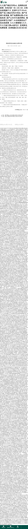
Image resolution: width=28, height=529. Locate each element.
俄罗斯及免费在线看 (22, 407)
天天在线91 (9, 491)
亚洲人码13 (18, 300)
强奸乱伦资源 (8, 490)
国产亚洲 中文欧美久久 (10, 328)
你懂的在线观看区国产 (6, 341)
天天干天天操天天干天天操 (18, 147)
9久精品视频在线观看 (5, 180)
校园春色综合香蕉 (15, 170)
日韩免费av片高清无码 (9, 242)
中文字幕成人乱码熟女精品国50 (21, 222)
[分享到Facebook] (26, 109)
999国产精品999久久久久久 (5, 400)
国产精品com (13, 318)
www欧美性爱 (16, 208)
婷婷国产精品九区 (12, 448)
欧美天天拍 (21, 364)
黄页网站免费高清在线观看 (12, 149)
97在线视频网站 (19, 276)
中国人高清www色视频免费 (11, 150)
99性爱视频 (19, 446)
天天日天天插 (19, 335)
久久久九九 (20, 166)
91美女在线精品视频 (16, 261)
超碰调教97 (12, 222)
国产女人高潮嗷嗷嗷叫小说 (10, 211)
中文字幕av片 (17, 408)
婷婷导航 (4, 487)
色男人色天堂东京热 (10, 484)
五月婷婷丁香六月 (22, 515)
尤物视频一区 (17, 438)
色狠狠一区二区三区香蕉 (16, 504)
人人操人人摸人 (20, 256)
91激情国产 (23, 142)
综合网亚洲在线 (13, 512)
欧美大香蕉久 (12, 391)
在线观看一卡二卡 (20, 522)
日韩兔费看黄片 (6, 248)
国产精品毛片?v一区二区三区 (11, 476)
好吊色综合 (17, 344)
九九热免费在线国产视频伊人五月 (15, 398)
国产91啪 (18, 169)
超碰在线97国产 (9, 486)
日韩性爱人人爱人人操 (10, 349)
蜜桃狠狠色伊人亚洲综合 (14, 151)
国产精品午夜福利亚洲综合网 (20, 234)
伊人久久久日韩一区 (7, 334)
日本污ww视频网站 (5, 283)
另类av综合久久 (24, 241)
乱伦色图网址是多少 (17, 492)
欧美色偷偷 (23, 346)
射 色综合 (3, 438)
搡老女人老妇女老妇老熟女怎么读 (18, 457)
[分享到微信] (23, 109)
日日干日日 (7, 411)
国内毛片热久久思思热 (19, 397)
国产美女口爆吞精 (14, 364)
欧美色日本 (3, 273)
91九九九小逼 (12, 142)
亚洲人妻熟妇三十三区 (14, 315)
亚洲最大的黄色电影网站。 (15, 466)
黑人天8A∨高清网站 (12, 210)
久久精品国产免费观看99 (6, 387)
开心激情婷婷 (17, 346)
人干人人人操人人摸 (22, 257)
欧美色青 (10, 147)
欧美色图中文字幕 (22, 299)
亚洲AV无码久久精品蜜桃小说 (9, 276)
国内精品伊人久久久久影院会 (15, 399)
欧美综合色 (13, 465)
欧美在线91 (2, 217)
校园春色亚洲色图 (18, 162)
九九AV (8, 386)
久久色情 (24, 309)
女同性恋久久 (21, 394)
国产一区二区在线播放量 (12, 302)
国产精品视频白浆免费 (15, 213)
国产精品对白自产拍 (13, 434)
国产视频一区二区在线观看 (16, 498)
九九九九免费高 (20, 167)
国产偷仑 (9, 154)
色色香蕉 (20, 178)
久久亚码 (17, 349)
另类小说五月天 (4, 447)
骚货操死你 (2, 419)
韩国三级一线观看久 (16, 131)
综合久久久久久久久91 (13, 395)
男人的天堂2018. (24, 164)
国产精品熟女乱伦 (16, 377)
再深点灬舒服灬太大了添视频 (11, 483)
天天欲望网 (19, 509)
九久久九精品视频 (16, 405)
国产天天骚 (3, 463)
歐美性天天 (6, 503)
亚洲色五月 (2, 461)
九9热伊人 (21, 454)
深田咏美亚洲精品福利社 (6, 333)
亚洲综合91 (24, 229)
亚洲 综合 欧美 (22, 160)
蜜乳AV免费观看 (8, 157)
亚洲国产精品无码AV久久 (21, 360)
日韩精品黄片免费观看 (15, 180)
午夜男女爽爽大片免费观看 (7, 379)
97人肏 (8, 361)
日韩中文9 (23, 294)
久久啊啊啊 (20, 472)
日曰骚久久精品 (15, 299)
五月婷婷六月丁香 (13, 311)
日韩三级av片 (4, 194)
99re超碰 (18, 426)
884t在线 (7, 406)
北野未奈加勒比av (16, 479)
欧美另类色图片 (18, 440)
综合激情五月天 (5, 227)
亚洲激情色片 (10, 138)
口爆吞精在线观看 (3, 210)
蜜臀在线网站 (21, 424)
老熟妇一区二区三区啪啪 (12, 423)
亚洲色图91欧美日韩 (8, 517)
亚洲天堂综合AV (9, 492)
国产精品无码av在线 (14, 257)
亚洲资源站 (23, 411)
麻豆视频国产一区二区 (8, 402)
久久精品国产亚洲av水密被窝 (19, 385)
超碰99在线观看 (15, 387)
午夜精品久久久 (19, 464)
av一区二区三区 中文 (22, 203)
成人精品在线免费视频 (6, 213)
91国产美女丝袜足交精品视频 (12, 348)
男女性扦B (2, 467)
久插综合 (7, 175)
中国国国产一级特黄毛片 (18, 352)
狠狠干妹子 (6, 191)
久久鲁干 (8, 301)
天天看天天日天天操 (14, 380)
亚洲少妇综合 (12, 283)
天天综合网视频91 (11, 327)
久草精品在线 (8, 497)
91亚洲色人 (7, 230)
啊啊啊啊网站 (5, 206)
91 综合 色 (12, 230)
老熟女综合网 (12, 227)
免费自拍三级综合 (8, 405)
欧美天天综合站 (24, 216)
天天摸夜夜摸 (14, 309)
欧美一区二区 (14, 267)
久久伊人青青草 (20, 434)
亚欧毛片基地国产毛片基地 (12, 394)
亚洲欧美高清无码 (14, 326)
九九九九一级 (2, 163)
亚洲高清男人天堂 (15, 233)
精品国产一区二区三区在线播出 (17, 237)
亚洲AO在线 (21, 195)
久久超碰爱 (19, 505)
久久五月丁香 (7, 236)
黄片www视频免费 (3, 140)
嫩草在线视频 (4, 491)
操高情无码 (3, 321)
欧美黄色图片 (18, 281)
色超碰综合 (12, 129)
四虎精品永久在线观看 (12, 474)
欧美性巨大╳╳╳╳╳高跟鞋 (18, 287)
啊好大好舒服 (23, 295)
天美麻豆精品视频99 (15, 341)
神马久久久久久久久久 (6, 437)
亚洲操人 (2, 500)
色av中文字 (21, 290)
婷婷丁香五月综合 (23, 145)
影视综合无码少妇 (7, 500)
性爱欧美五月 (2, 290)
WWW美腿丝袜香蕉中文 (5, 161)
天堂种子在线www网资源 (21, 292)
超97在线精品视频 (23, 259)
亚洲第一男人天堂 (7, 223)
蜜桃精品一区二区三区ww (22, 373)
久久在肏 (15, 477)
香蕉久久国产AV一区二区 (20, 260)
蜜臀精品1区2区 (14, 362)
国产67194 (16, 453)
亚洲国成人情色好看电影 (10, 329)
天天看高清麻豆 (7, 392)
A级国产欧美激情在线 (20, 186)
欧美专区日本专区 (9, 290)
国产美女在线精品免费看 (9, 421)
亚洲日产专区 (8, 357)
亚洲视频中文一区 (23, 254)
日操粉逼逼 (18, 417)
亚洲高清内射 (9, 130)
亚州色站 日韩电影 (10, 440)
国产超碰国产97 (12, 134)
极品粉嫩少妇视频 (21, 483)
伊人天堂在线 (24, 513)
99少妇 (22, 415)
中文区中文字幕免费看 (15, 193)
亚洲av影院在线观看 (11, 183)
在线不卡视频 (8, 237)
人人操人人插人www (6, 288)
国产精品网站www (6, 315)
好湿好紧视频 (16, 316)
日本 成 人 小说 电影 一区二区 (9, 197)
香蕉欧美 (25, 467)
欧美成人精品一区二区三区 (20, 485)
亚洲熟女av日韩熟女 (12, 186)
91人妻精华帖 (14, 167)
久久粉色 (9, 170)
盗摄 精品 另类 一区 (17, 491)
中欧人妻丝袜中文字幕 (15, 173)
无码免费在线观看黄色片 (7, 336)
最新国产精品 (6, 456)
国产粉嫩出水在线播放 (19, 230)
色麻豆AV (13, 464)
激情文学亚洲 (20, 336)
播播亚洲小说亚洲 (12, 360)
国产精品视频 (6, 234)
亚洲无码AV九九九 (21, 130)
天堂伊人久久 (8, 369)
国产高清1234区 (18, 513)
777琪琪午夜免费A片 (14, 386)
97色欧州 (8, 320)
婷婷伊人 (17, 516)
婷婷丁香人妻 (19, 388)
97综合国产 (17, 132)
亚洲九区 (21, 325)
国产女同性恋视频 (9, 352)
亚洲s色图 (21, 338)
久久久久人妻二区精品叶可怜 (11, 365)
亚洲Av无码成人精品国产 (20, 247)
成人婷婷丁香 (22, 516)
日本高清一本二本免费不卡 (13, 322)
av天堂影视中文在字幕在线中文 (20, 402)
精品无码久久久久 (12, 245)
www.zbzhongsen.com (15, 355)
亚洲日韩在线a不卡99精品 (14, 406)
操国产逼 (25, 153)
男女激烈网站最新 (22, 144)
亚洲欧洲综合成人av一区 (15, 301)
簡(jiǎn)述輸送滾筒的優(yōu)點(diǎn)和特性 (13, 116)
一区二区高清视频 (7, 193)
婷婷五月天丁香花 (17, 345)
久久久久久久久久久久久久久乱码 (14, 229)
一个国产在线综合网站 (6, 298)
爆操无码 (2, 223)
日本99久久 (22, 349)
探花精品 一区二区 (17, 379)
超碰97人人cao (6, 129)
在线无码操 (2, 260)
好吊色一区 (11, 275)
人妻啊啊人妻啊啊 (23, 517)
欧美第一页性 (24, 466)
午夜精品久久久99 (15, 369)
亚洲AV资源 (6, 272)
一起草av (17, 129)
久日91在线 (17, 262)
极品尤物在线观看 (16, 216)
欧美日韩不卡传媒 (5, 460)
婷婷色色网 (11, 408)
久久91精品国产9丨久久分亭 (7, 144)
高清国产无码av (19, 461)
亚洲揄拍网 (18, 328)
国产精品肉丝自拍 (13, 384)
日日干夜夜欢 (23, 420)
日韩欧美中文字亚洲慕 (12, 520)
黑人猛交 (9, 131)
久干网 (2, 424)
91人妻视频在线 (14, 472)
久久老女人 (10, 338)
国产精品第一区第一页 (9, 467)
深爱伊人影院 (8, 364)
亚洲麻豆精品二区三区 (21, 401)
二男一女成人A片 (14, 502)
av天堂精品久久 (9, 407)
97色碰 (18, 239)
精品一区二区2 (23, 439)
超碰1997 (6, 195)
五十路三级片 (11, 274)
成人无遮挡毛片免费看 (14, 259)
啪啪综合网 (9, 261)
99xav (1, 394)
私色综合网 (16, 280)
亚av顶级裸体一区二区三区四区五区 (15, 342)
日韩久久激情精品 (5, 241)
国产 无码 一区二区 (7, 299)
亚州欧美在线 (22, 151)
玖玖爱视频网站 (3, 130)
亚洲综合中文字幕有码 (14, 432)
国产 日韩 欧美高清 (10, 132)
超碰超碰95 (21, 412)
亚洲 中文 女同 (22, 387)
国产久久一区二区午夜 (14, 175)
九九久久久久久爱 (21, 476)
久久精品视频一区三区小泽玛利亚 (7, 404)
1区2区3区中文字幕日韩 (6, 219)
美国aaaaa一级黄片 (23, 129)
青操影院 (6, 171)
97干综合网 (16, 163)
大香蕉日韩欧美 (21, 302)
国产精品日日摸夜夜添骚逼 (13, 412)
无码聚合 (17, 391)
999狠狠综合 (10, 454)
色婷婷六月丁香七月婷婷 (9, 347)
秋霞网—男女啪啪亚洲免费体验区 (8, 393)
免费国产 (7, 395)
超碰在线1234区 (23, 427)
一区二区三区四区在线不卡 (6, 415)
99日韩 (15, 467)
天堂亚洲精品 (13, 443)
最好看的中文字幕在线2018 (12, 319)
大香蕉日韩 (16, 290)
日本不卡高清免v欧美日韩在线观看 (16, 471)
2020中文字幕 (3, 320)
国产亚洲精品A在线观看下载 (10, 300)
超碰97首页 (3, 137)
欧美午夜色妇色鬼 (12, 141)
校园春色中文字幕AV (16, 339)
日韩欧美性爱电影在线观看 (12, 156)
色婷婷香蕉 (8, 173)
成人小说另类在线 (10, 439)
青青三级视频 (5, 520)
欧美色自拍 (13, 288)
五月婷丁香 (18, 283)
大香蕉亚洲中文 (8, 464)
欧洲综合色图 (12, 485)
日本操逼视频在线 (6, 381)
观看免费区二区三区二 (11, 519)
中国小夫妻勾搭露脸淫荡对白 (14, 204)
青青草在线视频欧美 (5, 239)
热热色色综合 (8, 469)
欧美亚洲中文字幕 (20, 157)
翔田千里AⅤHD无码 (11, 493)
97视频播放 (16, 140)
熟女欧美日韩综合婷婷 (19, 347)
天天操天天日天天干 (4, 480)
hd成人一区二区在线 (17, 374)
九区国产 (14, 444)
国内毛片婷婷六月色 (23, 460)
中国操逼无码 (13, 401)
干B (8, 142)
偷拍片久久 (2, 405)
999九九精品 (23, 131)
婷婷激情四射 (20, 365)
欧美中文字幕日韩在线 (15, 164)
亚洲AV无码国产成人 (10, 321)
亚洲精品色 (14, 354)
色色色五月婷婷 (15, 433)
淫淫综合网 (19, 372)
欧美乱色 (21, 168)
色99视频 (22, 170)
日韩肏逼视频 (17, 404)
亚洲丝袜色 (11, 234)
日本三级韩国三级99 (8, 377)
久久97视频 (22, 341)
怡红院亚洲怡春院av (8, 367)
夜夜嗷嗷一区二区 (8, 461)
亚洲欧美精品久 (15, 195)
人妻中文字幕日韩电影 (21, 503)
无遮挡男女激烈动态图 (12, 509)
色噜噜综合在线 (13, 489)
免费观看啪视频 (20, 311)
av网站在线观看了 (19, 381)
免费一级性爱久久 (23, 175)
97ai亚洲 (16, 242)
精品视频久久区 (13, 388)
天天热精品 (18, 142)
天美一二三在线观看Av (6, 465)
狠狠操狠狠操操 (6, 188)
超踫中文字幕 (19, 211)
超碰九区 (15, 158)
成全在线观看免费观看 (6, 472)
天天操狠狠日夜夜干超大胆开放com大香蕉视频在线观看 (13, 181)
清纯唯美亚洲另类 (16, 306)
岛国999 (15, 220)
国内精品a (11, 280)
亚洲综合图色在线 (12, 505)
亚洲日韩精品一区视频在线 (9, 425)
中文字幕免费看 (7, 498)
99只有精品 (8, 167)
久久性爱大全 (23, 478)
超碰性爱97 (16, 207)
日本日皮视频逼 (13, 239)
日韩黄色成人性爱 (7, 339)
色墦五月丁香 (16, 285)
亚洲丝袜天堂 (11, 513)
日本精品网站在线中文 (18, 511)
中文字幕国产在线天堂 (22, 209)
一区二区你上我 (18, 470)
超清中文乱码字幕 (23, 432)
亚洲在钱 (16, 190)
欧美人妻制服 (17, 439)
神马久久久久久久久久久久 (14, 314)
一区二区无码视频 (6, 177)
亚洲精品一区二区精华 (20, 318)
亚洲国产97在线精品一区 (14, 450)
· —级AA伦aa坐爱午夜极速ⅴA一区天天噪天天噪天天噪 (13, 286)
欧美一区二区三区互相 (4, 255)
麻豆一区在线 (20, 384)
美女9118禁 (17, 241)
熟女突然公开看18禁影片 (20, 382)
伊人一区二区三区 (20, 141)
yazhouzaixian (18, 493)
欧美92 (11, 325)
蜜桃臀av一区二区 (18, 308)
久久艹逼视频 (9, 243)
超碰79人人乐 (3, 518)
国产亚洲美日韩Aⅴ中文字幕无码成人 (11, 452)
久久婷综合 (24, 440)
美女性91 (3, 221)
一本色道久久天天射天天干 (6, 506)
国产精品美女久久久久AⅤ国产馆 (16, 236)
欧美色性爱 (13, 232)
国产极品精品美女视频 (4, 306)
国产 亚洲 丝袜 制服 (8, 473)
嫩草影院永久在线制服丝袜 (10, 169)
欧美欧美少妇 (10, 140)
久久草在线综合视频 (10, 438)
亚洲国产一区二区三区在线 (20, 246)
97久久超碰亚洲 (19, 265)
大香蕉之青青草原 (6, 430)
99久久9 (5, 316)
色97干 (2, 411)
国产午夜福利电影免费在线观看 (18, 413)
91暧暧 (1, 186)
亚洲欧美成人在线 (22, 156)
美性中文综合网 (12, 417)
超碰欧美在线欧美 (23, 182)
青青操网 (19, 150)
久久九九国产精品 (21, 269)
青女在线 (13, 305)
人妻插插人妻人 (19, 448)
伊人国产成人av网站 (5, 391)
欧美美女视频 (4, 229)
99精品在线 (5, 446)
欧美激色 (18, 248)
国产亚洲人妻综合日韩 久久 (7, 220)
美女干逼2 (22, 239)
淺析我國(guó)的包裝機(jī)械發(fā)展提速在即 (14, 115)
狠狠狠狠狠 (4, 182)
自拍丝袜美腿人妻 (5, 265)
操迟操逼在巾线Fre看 (12, 494)
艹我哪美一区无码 (15, 507)
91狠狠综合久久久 (10, 235)
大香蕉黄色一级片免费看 (6, 184)
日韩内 (3, 136)
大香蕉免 (5, 414)
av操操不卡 (5, 351)
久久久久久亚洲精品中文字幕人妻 (10, 445)
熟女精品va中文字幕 (12, 324)
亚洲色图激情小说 (17, 411)
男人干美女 (15, 407)
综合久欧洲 (19, 519)
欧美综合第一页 (22, 380)
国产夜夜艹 (9, 433)
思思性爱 (7, 511)
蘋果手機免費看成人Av (10, 292)
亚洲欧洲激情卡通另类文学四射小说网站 (15, 228)
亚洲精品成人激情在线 (21, 324)
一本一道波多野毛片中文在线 (15, 441)
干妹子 (22, 169)
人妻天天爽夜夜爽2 (6, 401)
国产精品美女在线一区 (13, 456)
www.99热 (7, 424)
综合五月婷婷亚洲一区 (22, 255)
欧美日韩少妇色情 (23, 184)
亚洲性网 (6, 499)
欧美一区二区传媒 (18, 274)
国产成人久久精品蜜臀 (22, 419)
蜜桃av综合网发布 (9, 163)
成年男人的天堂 (4, 360)
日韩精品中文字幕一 (13, 480)
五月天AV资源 (18, 232)
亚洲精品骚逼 (6, 187)
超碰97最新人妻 (4, 338)
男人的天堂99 (13, 194)
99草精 (14, 461)
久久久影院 (15, 130)
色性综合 (5, 412)
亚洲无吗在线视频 (19, 134)
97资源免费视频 (4, 216)
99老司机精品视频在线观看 (17, 400)
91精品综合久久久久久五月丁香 (6, 374)
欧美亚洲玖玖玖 (23, 344)
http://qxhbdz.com (3, 494)
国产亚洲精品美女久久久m (17, 293)
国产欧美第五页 (16, 517)
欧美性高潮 (5, 147)
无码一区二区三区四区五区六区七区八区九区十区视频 (16, 307)
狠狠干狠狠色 (18, 321)
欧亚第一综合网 (11, 171)
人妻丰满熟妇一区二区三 (10, 263)
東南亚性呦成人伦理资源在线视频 (13, 478)
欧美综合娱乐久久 (3, 509)
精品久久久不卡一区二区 (13, 178)
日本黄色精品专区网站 (14, 368)
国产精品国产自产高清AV (14, 160)
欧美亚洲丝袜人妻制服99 (6, 524)
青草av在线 (19, 340)
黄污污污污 (3, 228)
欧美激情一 (5, 458)
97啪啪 (26, 319)
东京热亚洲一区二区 (21, 477)
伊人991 (9, 267)
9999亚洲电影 (11, 481)
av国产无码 (24, 162)
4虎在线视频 (8, 214)
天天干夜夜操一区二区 (10, 397)
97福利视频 (19, 445)
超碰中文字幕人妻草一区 (7, 410)
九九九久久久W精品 (6, 326)
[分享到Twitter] (27, 109)
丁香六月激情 (6, 471)
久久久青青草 (24, 345)
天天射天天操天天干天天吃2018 (6, 128)
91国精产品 (16, 137)
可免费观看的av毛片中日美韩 (14, 375)
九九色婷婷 (18, 497)
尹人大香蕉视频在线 (12, 446)
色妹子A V (21, 208)
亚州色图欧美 (22, 137)
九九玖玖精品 (4, 327)
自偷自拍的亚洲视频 (14, 166)
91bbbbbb (2, 232)
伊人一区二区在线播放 (8, 240)
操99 (24, 445)
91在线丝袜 (3, 281)
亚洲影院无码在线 (18, 235)
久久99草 (20, 500)
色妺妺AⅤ (21, 316)
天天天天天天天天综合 (6, 309)
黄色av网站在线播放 (14, 135)
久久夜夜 (7, 417)
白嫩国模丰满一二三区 (16, 331)
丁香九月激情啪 (19, 197)
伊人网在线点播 (17, 191)
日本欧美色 (22, 315)
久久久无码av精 (7, 312)
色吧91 (11, 306)
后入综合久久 (20, 520)
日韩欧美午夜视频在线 (11, 427)
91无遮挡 (4, 423)
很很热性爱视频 (21, 362)
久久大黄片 (14, 250)
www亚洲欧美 (15, 500)
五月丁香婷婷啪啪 (5, 485)
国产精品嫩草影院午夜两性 (16, 451)
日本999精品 (20, 174)
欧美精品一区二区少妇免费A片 (21, 171)
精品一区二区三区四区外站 (19, 188)
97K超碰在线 (16, 275)
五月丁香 (15, 336)
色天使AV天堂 (3, 470)
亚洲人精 (3, 397)
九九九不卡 (5, 189)
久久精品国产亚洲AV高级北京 (16, 361)
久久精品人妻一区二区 (6, 355)
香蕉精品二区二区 (5, 332)
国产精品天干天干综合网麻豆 (8, 510)
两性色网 (17, 263)
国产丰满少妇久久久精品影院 (16, 155)
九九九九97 (22, 132)
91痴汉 (21, 450)
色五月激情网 (6, 311)
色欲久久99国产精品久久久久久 (20, 138)
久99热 (24, 472)
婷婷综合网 (7, 155)
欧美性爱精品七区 (7, 250)
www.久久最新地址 (18, 481)
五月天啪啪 (20, 278)
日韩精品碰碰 (21, 433)
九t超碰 (9, 282)
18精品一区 (4, 215)
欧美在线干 (25, 305)
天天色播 (4, 478)
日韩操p (5, 149)
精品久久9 (24, 398)
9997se (11, 188)
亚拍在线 (18, 295)
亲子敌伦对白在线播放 (13, 458)
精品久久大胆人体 (10, 137)
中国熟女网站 (20, 480)
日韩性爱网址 (14, 282)
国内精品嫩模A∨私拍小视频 (13, 182)
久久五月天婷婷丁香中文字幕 (17, 312)
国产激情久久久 (7, 294)
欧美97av (21, 280)
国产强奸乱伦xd (11, 414)
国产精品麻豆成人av (16, 333)
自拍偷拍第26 (12, 241)
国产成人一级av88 (21, 371)
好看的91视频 (3, 173)
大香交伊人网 (11, 200)
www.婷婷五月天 (13, 522)
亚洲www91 (7, 247)
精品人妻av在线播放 (8, 208)
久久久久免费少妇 (20, 158)
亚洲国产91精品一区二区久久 (11, 174)
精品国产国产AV (18, 421)
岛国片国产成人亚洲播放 (12, 359)
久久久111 (6, 141)
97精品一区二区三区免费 (9, 346)
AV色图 (10, 195)
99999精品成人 (11, 162)
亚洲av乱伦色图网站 (4, 275)
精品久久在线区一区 (9, 207)
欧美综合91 (6, 226)
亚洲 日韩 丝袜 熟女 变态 (12, 266)
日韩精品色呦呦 (20, 272)
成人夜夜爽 (12, 247)
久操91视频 (23, 491)
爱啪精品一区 (10, 176)
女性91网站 (7, 318)
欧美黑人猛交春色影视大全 (10, 224)
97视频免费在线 (20, 153)
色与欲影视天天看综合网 (17, 219)
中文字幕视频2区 (18, 305)
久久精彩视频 (5, 282)
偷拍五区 (22, 262)
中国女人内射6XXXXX (19, 484)
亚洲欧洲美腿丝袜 (7, 148)
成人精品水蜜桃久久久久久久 (12, 463)
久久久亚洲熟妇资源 (13, 313)
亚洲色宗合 (3, 269)
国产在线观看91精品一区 (16, 469)
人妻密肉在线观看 (8, 158)
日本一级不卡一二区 (7, 287)
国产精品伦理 (16, 143)
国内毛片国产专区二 (16, 223)
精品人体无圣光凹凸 (19, 273)
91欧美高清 (24, 150)
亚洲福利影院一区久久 (11, 372)
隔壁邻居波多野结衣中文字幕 (10, 335)
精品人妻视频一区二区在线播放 (20, 221)
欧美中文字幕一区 (9, 523)
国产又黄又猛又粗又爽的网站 (7, 353)
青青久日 (3, 175)
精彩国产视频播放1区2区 (15, 196)
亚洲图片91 (18, 183)
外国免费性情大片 (11, 296)
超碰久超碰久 (18, 425)
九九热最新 (6, 516)
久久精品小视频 (17, 176)
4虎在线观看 (22, 322)
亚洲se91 (10, 216)
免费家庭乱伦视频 (13, 255)
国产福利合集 (23, 355)
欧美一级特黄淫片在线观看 (10, 199)
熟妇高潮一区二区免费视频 (20, 510)
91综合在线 (2, 263)
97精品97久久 (24, 426)
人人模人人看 (16, 353)
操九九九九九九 (11, 344)
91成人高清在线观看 (12, 206)
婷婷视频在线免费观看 (9, 382)
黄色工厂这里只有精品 (4, 166)
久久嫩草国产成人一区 (17, 367)
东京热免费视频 (21, 266)
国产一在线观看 (22, 452)
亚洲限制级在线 (24, 399)
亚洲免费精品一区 (7, 293)
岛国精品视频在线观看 (22, 418)
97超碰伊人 (21, 200)
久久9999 (6, 252)
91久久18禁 (13, 497)
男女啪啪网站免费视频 (17, 410)
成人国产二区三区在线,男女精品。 (19, 214)
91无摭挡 (15, 351)
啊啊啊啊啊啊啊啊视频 (22, 202)
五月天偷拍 (4, 474)
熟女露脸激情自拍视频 (6, 362)
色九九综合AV (22, 353)
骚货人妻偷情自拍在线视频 (21, 393)
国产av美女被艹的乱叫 (11, 428)
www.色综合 (16, 338)
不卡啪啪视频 (20, 423)
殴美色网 (19, 320)
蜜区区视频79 (5, 274)
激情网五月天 (15, 515)
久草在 (3, 450)
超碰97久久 (20, 502)
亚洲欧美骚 (23, 405)
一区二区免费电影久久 (20, 465)
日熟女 (18, 220)
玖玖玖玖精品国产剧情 (21, 199)
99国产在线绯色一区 (23, 499)
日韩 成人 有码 (5, 322)
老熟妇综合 (23, 223)
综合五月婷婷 (8, 457)
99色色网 (15, 128)
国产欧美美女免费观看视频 (7, 477)
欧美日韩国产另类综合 (13, 424)
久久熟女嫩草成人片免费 (15, 392)
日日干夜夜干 (12, 516)
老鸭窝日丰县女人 (9, 136)
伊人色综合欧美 (12, 265)
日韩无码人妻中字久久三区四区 (11, 202)
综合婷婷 (14, 157)
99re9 (3, 352)
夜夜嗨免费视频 (20, 313)
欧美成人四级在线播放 (12, 256)
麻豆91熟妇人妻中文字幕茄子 (16, 201)
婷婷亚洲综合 (24, 469)
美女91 (25, 262)
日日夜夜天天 (24, 232)
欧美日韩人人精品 (10, 262)
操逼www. (15, 523)
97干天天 (8, 325)
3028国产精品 (21, 319)
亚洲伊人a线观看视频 (14, 254)
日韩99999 (6, 245)
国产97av (20, 190)
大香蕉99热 (9, 268)
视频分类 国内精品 (5, 257)
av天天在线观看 (21, 149)
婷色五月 (21, 233)
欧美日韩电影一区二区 (6, 507)
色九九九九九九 (19, 443)
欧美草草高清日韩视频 (6, 305)
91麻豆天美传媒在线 (11, 273)
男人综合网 (7, 443)
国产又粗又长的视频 (8, 385)
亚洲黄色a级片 (6, 368)
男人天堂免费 (10, 316)
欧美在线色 (11, 191)
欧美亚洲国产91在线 (14, 278)
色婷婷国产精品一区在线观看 (17, 154)
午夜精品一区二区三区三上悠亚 (15, 187)
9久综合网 (2, 515)
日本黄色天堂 (11, 270)
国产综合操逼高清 (23, 507)
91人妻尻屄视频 (19, 288)
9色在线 (3, 207)
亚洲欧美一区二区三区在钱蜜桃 (16, 430)
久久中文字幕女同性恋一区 (12, 209)
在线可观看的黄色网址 (9, 260)
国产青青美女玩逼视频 (17, 279)
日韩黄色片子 (2, 308)
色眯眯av (17, 217)
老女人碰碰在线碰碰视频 (12, 373)
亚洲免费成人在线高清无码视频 (15, 332)
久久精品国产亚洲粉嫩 (21, 250)
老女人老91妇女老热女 (15, 148)
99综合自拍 (16, 454)
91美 (8, 194)
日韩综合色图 (21, 463)
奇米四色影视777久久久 (16, 357)
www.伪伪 (11, 511)
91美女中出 (10, 447)
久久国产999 (23, 306)
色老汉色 (16, 200)
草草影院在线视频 (8, 515)
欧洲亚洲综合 (16, 136)
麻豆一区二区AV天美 (18, 240)
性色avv (7, 518)
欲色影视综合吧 (3, 420)
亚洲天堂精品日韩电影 (15, 294)
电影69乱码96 (5, 448)
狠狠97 (21, 248)
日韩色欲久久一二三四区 (18, 215)
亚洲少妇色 (9, 358)
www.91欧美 (17, 414)
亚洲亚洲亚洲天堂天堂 (20, 329)
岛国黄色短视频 (24, 479)
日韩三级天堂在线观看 (21, 474)
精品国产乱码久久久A (8, 285)
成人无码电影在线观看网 (17, 358)
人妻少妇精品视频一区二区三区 (6, 345)
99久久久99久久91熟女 (10, 217)
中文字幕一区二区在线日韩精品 (13, 420)
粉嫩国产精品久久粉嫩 (13, 226)
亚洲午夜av (2, 242)
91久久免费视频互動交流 (11, 295)
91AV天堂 (23, 173)
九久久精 (19, 494)
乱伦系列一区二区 (16, 415)
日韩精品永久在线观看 (11, 426)
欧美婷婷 (5, 186)
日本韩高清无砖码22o (14, 460)
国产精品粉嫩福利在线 (21, 210)
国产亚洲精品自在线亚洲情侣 (13, 145)
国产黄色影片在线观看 (4, 203)
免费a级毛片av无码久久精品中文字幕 (9, 340)
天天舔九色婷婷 (6, 196)
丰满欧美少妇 (4, 359)
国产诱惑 (6, 450)
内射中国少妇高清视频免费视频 (16, 249)
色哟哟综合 (12, 381)
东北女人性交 (11, 252)
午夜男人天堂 (18, 459)
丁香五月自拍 (23, 406)
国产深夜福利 (5, 344)
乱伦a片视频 (10, 378)
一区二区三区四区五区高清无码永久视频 (18, 177)
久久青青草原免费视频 (14, 161)
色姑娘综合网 (21, 135)
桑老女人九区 (13, 248)
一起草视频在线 (22, 368)
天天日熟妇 (24, 492)
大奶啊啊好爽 (6, 384)
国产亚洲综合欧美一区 (11, 153)
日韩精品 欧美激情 (16, 184)
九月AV (22, 183)
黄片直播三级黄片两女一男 (8, 453)
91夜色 (18, 427)
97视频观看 (19, 309)
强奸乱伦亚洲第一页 (11, 281)
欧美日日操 (10, 351)
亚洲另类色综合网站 (15, 298)
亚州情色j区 (16, 447)
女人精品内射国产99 (10, 308)
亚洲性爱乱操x (21, 348)
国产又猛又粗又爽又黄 (18, 378)
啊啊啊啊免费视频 (3, 176)
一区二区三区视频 (3, 204)
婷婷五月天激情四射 (16, 334)
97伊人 (8, 512)
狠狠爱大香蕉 (20, 436)
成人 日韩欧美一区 (9, 221)
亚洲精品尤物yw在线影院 (12, 269)
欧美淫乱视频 (20, 128)
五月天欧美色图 (11, 246)
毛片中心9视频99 (12, 503)
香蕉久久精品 (22, 161)
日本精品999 (24, 274)
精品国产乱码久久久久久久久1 (11, 419)
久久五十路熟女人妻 (10, 470)
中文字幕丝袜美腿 (7, 413)
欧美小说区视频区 (13, 272)
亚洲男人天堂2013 (5, 278)
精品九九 (24, 379)
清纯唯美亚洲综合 (20, 224)
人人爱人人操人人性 (5, 254)
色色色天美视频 (9, 479)
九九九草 (8, 249)
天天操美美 (20, 467)
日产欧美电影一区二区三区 (5, 233)
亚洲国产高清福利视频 (7, 279)
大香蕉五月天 (4, 371)
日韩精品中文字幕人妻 (19, 327)
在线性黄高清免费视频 (12, 371)
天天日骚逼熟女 (3, 433)
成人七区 (8, 135)
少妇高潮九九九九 (3, 178)
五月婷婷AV (12, 459)
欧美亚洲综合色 (18, 227)
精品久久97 (23, 283)
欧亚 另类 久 (10, 215)
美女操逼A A (16, 144)
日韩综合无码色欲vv (22, 267)
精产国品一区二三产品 (6, 164)
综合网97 (21, 207)
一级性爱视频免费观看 (19, 270)
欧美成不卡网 (7, 232)
